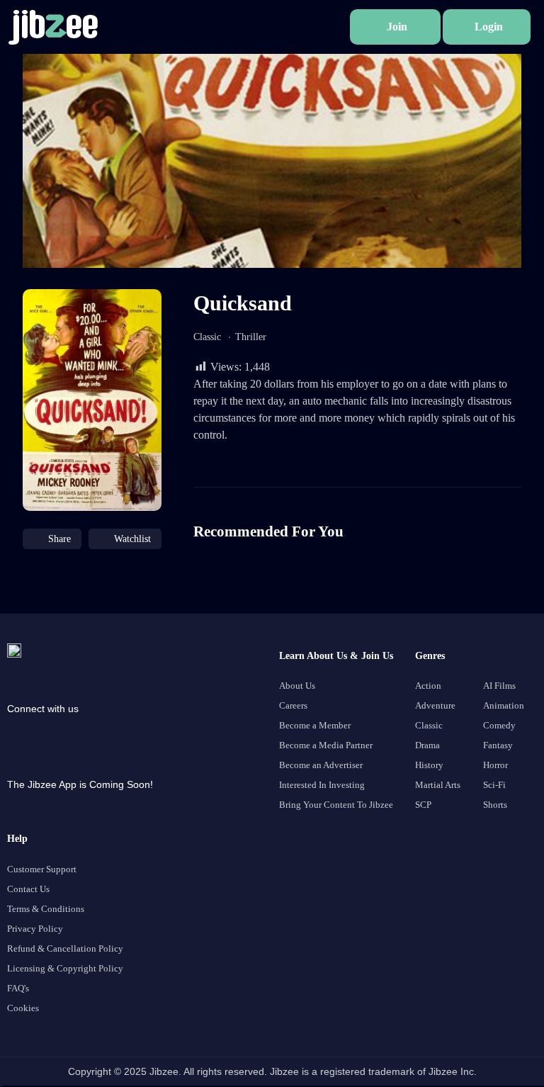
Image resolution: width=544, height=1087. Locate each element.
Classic (207, 337)
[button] (395, 27)
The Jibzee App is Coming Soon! (80, 784)
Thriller (250, 337)
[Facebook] (21, 734)
